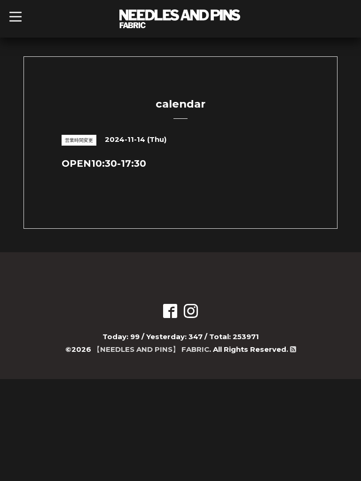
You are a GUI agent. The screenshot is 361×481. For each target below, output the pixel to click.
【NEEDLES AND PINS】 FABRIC (151, 349)
